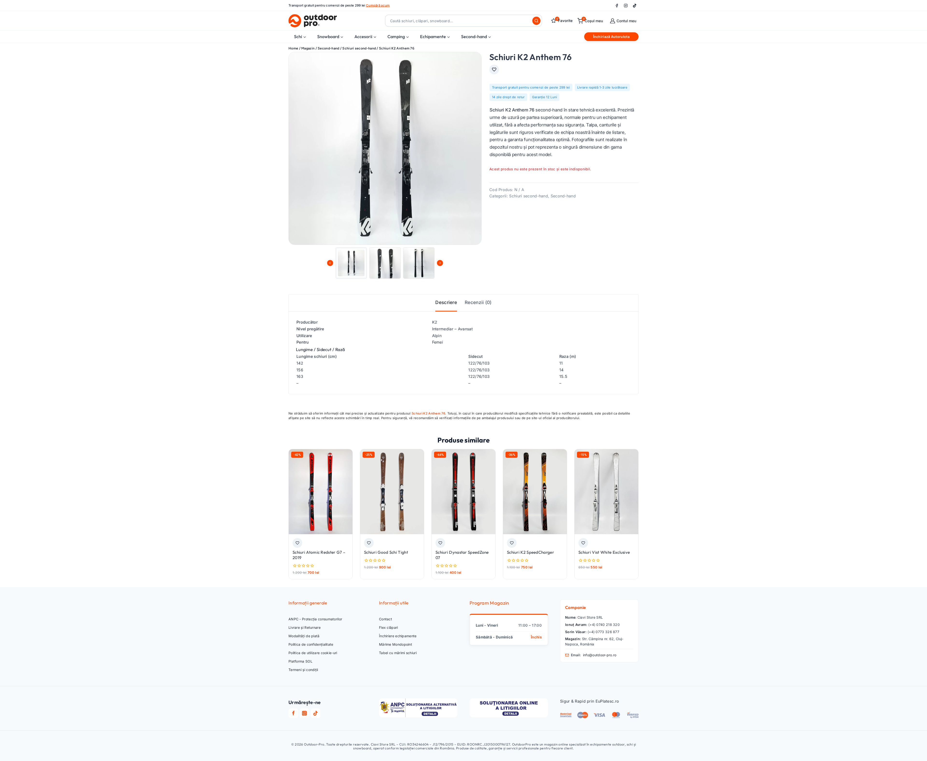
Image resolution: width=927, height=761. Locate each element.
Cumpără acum (378, 5)
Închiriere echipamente (398, 636)
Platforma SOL (300, 661)
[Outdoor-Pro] (312, 20)
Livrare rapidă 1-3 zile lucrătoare (602, 87)
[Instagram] (626, 5)
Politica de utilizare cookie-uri (312, 653)
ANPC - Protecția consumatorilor (315, 619)
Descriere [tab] (446, 302)
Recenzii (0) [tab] (478, 302)
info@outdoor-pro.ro (600, 655)
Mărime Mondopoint (395, 644)
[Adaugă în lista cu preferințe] (494, 69)
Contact (385, 619)
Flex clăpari (388, 627)
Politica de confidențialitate (310, 644)
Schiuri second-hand (528, 196)
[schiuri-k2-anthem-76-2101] (385, 148)
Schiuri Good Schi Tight (386, 552)
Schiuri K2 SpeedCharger (530, 552)
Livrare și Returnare (304, 627)
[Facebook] (617, 5)
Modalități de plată (304, 636)
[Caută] (536, 21)
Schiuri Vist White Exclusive (604, 552)
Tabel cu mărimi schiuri (398, 653)
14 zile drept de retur (508, 97)
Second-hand (563, 196)
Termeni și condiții (303, 670)
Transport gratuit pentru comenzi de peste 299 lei (531, 87)
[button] (351, 263)
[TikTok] (635, 5)
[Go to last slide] (330, 263)
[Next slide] (440, 263)
